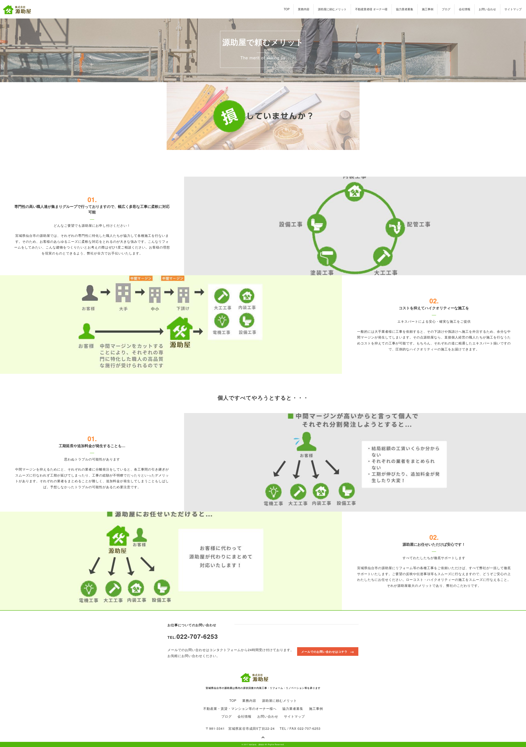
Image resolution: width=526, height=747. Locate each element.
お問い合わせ (487, 9)
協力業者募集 (404, 9)
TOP (287, 9)
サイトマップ (513, 9)
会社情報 (464, 9)
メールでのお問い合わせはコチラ (324, 651)
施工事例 (427, 9)
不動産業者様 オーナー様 (371, 9)
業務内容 (303, 9)
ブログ (446, 9)
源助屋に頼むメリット (332, 9)
